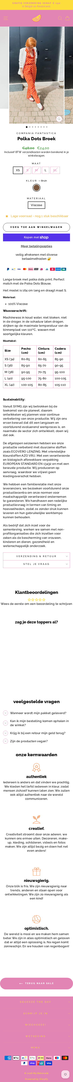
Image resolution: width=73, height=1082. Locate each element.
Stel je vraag (36, 564)
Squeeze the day (35, 1002)
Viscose (36, 205)
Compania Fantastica (36, 133)
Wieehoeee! (35, 1024)
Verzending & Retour (36, 556)
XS (18, 170)
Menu (36, 1047)
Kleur (36, 180)
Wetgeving (36, 1036)
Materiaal (36, 198)
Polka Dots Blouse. (37, 283)
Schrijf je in (35, 1013)
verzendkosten (31, 152)
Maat (36, 163)
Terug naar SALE (39, 983)
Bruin (36, 187)
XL (55, 170)
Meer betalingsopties (36, 246)
